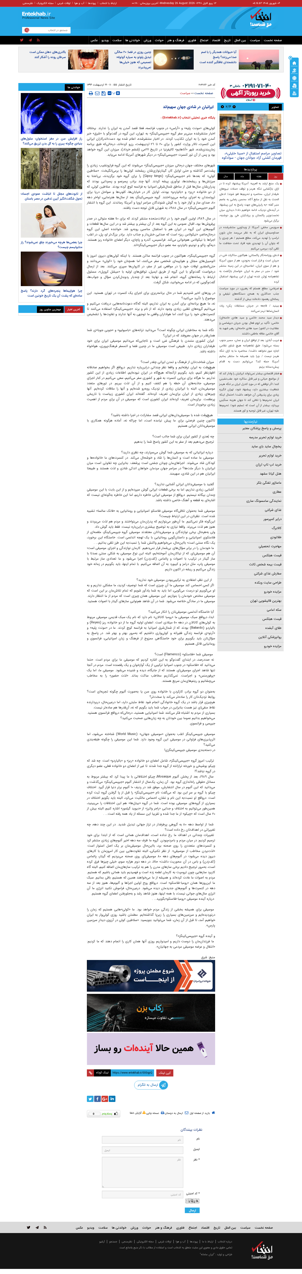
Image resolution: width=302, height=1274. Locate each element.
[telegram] (30, 40)
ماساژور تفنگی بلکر (269, 482)
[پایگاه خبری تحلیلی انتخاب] (264, 20)
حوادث (159, 40)
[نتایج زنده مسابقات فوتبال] (294, 92)
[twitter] (21, 40)
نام (198, 1138)
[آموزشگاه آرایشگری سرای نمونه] (151, 1049)
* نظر (196, 1159)
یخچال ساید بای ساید (266, 446)
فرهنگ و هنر (175, 40)
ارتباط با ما (207, 1241)
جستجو (113, 1241)
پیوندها (92, 3)
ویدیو (105, 40)
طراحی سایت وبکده (268, 582)
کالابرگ (276, 528)
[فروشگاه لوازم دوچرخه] (151, 1013)
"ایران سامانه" (207, 1254)
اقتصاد (216, 40)
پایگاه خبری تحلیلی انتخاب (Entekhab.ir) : (188, 117)
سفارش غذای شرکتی (267, 573)
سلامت (117, 40)
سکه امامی (274, 610)
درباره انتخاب (225, 1241)
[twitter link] (28, 1227)
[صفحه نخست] (294, 62)
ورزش (147, 40)
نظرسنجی (28, 3)
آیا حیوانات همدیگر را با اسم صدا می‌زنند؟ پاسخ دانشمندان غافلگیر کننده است (218, 57)
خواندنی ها (132, 40)
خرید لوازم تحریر (270, 455)
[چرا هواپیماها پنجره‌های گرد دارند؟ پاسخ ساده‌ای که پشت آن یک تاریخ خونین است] (51, 269)
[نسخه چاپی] (91, 93)
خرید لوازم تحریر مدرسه (265, 437)
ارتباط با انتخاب (108, 3)
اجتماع (204, 40)
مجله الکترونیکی (145, 1241)
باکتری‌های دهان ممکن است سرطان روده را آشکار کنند (47, 55)
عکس (94, 40)
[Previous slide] (234, 106)
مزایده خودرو (272, 591)
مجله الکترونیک (45, 3)
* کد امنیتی (193, 1193)
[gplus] (104, 1099)
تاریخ (227, 40)
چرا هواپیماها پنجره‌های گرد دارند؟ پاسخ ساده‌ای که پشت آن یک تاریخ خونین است (51, 293)
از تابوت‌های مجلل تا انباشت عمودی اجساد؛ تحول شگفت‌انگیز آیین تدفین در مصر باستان (51, 196)
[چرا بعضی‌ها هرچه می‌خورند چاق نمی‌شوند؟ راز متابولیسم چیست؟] (51, 220)
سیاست (255, 40)
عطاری (277, 491)
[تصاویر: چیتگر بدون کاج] (250, 131)
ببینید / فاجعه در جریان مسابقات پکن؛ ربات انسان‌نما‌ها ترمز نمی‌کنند (249, 308)
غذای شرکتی (273, 510)
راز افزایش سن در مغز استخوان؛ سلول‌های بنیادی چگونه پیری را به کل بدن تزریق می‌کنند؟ (51, 141)
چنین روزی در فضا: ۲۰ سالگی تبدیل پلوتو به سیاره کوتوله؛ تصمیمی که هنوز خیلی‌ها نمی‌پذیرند (133, 60)
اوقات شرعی (64, 3)
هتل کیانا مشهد (270, 473)
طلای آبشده (273, 628)
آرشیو (102, 1241)
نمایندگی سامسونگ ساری (263, 501)
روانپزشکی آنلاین (269, 637)
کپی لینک (165, 1072)
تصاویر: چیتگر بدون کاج (264, 153)
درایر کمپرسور (272, 519)
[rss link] (45, 1227)
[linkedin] (112, 1099)
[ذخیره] (103, 93)
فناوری (192, 40)
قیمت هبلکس (271, 555)
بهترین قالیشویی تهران (265, 600)
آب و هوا (79, 3)
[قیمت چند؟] (294, 70)
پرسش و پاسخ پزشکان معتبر (262, 428)
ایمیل (196, 1149)
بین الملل (240, 40)
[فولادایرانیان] (151, 976)
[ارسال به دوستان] (97, 93)
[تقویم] (294, 85)
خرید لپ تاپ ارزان (268, 464)
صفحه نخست (273, 40)
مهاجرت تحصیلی (270, 546)
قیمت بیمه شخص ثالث (265, 564)
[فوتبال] (294, 77)
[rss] (38, 40)
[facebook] (97, 1099)
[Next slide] (222, 106)
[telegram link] (37, 1227)
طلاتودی (275, 537)
